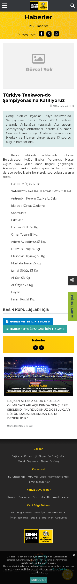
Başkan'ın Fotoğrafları (52, 456)
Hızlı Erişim (72, 305)
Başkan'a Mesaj (50, 461)
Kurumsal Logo (37, 476)
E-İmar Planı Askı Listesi (53, 517)
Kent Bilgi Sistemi (21, 512)
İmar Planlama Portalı (23, 517)
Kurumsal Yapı (16, 476)
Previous (35, 347)
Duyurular (39, 497)
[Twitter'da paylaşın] (49, 34)
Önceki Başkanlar (28, 461)
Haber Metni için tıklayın (29, 321)
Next (41, 347)
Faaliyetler (24, 497)
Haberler (42, 26)
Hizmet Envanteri (58, 476)
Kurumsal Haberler (58, 497)
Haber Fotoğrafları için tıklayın (36, 329)
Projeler (11, 497)
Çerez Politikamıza (62, 569)
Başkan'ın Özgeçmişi (24, 456)
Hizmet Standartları (38, 481)
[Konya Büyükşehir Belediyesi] (39, 5)
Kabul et (38, 580)
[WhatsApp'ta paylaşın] (56, 33)
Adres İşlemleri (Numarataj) (50, 512)
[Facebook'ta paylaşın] (41, 33)
